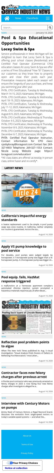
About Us (27, 435)
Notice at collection (16, 468)
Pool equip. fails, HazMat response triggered (20, 279)
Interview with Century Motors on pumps (25, 405)
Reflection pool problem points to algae (25, 344)
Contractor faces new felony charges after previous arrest (24, 375)
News (18, 18)
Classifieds (32, 18)
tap (48, 18)
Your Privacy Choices (25, 462)
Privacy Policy (27, 453)
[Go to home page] (7, 18)
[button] (50, 27)
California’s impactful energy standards (23, 218)
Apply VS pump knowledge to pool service (23, 248)
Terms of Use (27, 444)
